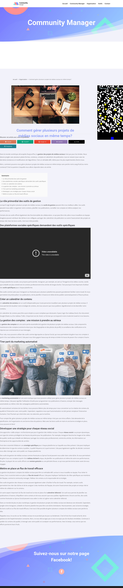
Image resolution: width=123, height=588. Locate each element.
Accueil (65, 4)
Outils (100, 4)
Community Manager (77, 4)
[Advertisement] (61, 55)
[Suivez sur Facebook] (61, 571)
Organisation (91, 4)
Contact (107, 4)
